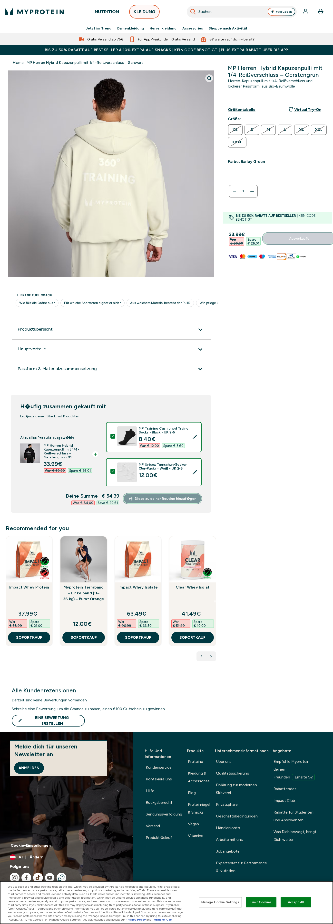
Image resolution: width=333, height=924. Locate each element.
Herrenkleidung (163, 28)
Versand (153, 826)
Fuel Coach (284, 11)
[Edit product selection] (194, 437)
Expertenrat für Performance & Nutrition (241, 867)
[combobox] (242, 12)
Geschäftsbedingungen (237, 816)
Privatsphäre (227, 804)
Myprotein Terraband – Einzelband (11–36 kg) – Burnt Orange (83, 593)
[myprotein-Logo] (34, 11)
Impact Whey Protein (29, 587)
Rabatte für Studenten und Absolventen (293, 816)
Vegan (193, 824)
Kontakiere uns (159, 779)
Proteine (195, 761)
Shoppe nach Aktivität (228, 28)
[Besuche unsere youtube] (50, 878)
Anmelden (29, 768)
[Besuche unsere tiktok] (38, 878)
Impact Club (284, 800)
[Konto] (306, 11)
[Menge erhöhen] (252, 191)
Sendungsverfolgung (164, 814)
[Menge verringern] (234, 191)
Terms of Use (162, 919)
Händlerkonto (228, 828)
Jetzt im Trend (98, 28)
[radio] (235, 129)
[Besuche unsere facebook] (26, 878)
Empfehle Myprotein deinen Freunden (293, 769)
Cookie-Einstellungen (31, 845)
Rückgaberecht (159, 802)
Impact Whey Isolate (138, 587)
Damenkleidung (130, 28)
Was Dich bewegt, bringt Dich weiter (295, 836)
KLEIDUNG (144, 11)
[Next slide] (215, 601)
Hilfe (150, 791)
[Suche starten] (193, 12)
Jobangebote (228, 851)
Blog (192, 793)
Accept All (296, 902)
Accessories (192, 28)
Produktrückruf (159, 838)
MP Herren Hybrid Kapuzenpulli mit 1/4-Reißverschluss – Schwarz (85, 62)
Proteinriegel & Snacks (199, 808)
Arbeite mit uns (229, 839)
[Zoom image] (209, 78)
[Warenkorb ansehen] (320, 11)
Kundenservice (159, 767)
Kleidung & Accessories (199, 777)
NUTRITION (107, 11)
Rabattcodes (285, 789)
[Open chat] (61, 878)
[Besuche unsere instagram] (15, 878)
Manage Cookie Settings (220, 902)
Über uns (224, 761)
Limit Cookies (261, 902)
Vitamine (195, 836)
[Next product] (211, 656)
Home (18, 62)
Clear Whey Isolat (192, 587)
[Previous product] (201, 656)
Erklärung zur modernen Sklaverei (236, 789)
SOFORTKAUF (29, 637)
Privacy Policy (136, 919)
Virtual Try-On (307, 110)
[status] (243, 191)
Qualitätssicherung (232, 773)
